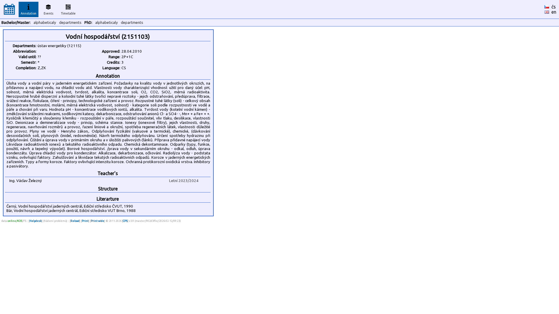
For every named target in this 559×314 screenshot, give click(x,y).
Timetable (68, 13)
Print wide (97, 220)
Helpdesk (35, 220)
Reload (74, 220)
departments (70, 22)
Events (48, 13)
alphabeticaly (44, 22)
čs (553, 6)
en (553, 12)
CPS (125, 220)
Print (85, 220)
